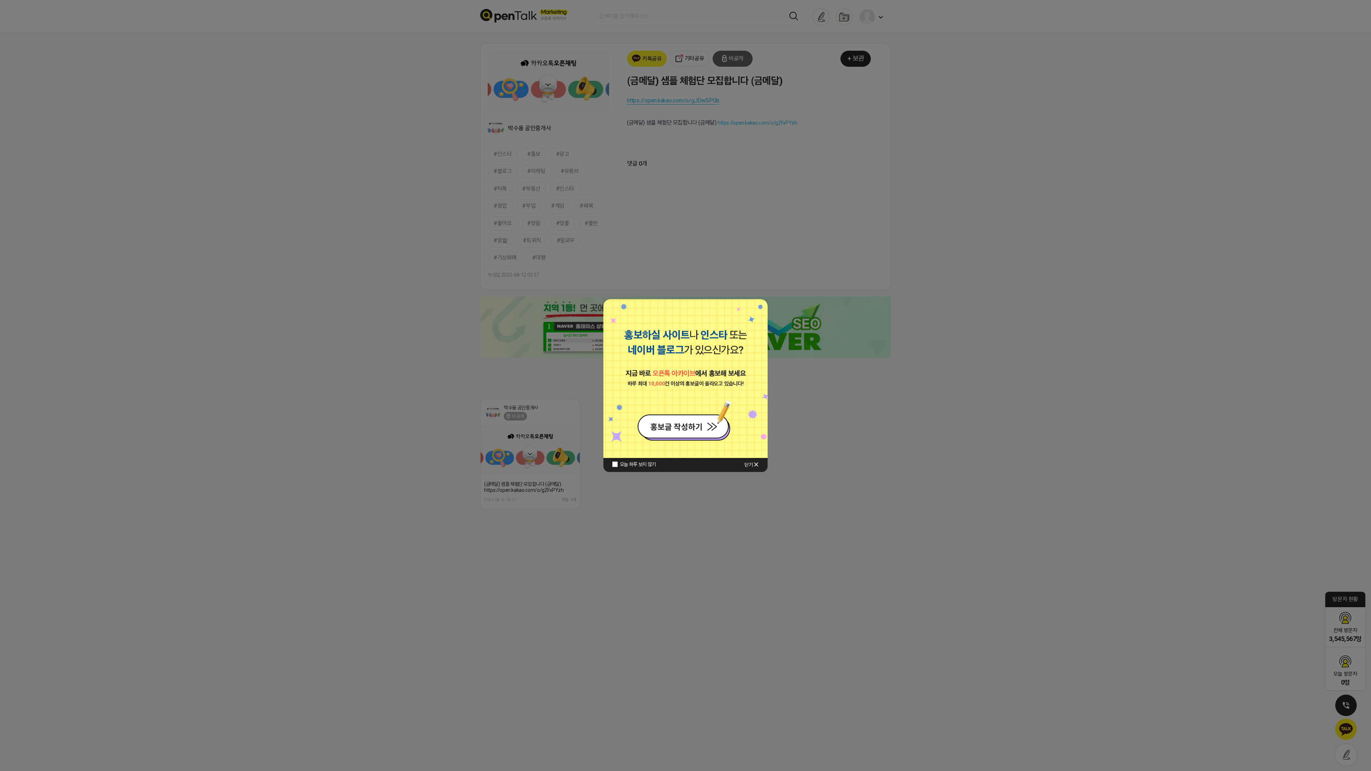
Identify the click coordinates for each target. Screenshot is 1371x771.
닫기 (748, 465)
